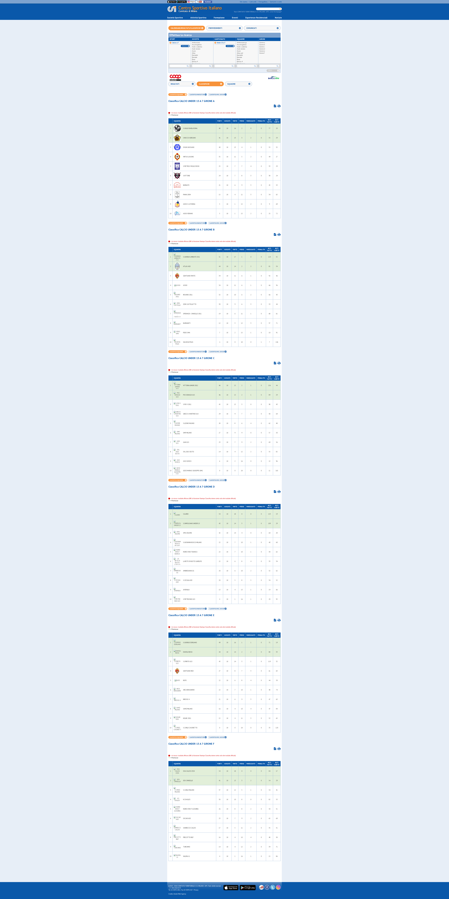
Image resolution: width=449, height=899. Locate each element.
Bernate (194, 57)
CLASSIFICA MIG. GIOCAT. (217, 94)
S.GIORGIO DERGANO (190, 643)
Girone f (262, 53)
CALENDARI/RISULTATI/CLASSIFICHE (186, 28)
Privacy (196, 890)
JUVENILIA (186, 590)
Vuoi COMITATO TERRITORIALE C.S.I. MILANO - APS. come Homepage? (258, 12)
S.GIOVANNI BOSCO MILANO (192, 542)
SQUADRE (231, 84)
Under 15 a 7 (221, 43)
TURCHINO (186, 847)
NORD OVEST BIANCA (190, 552)
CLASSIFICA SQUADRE (176, 94)
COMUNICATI (251, 28)
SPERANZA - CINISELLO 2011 (192, 314)
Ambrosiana (196, 43)
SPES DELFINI (187, 533)
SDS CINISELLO (188, 781)
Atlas (193, 53)
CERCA (270, 71)
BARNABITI (186, 323)
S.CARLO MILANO (188, 790)
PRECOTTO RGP (188, 837)
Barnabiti (195, 55)
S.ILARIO (185, 514)
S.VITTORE (186, 176)
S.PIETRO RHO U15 (189, 599)
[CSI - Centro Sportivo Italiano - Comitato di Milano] (196, 13)
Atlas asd (240, 53)
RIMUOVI (184, 46)
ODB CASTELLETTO (189, 304)
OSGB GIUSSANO (188, 147)
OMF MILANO (187, 433)
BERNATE (186, 185)
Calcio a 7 (175, 43)
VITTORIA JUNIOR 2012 (190, 385)
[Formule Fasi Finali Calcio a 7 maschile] (275, 106)
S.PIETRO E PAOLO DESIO (191, 166)
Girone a (262, 43)
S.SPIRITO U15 (187, 661)
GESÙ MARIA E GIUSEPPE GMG (193, 471)
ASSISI (185, 285)
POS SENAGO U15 (189, 395)
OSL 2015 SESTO (188, 452)
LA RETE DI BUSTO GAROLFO (192, 561)
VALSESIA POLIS (188, 342)
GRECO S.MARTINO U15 (191, 414)
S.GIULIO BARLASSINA (190, 128)
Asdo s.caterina (197, 47)
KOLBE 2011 (187, 718)
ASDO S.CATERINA (189, 204)
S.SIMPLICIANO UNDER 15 (191, 523)
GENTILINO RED (188, 671)
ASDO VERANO (188, 214)
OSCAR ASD (187, 818)
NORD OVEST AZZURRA (191, 809)
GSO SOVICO (187, 461)
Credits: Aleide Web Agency (177, 894)
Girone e (262, 51)
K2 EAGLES (186, 799)
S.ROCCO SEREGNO (189, 138)
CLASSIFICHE (204, 84)
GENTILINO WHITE (189, 276)
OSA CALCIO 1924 (189, 771)
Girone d (262, 49)
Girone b (262, 45)
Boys (193, 59)
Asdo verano (196, 49)
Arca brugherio (197, 45)
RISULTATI (175, 84)
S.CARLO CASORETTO (190, 728)
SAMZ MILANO (187, 709)
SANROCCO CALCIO (189, 828)
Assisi (194, 51)
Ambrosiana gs (242, 43)
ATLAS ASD (187, 266)
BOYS (185, 680)
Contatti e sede (276, 2)
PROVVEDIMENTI (215, 28)
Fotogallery (263, 2)
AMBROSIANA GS (188, 571)
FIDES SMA (186, 333)
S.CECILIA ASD (187, 580)
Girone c (262, 47)
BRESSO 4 (186, 699)
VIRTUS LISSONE (188, 157)
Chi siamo (243, 2)
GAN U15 (186, 442)
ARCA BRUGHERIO (189, 690)
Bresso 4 (195, 62)
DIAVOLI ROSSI (187, 652)
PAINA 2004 (187, 195)
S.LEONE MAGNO (188, 423)
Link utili (253, 2)
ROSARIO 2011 (187, 295)
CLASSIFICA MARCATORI (197, 94)
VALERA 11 (186, 856)
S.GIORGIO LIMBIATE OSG (191, 257)
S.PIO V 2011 (187, 404)
